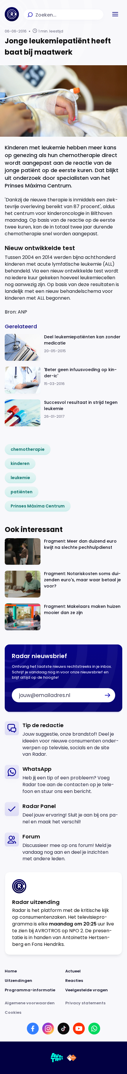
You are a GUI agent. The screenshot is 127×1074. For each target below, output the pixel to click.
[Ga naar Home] (12, 14)
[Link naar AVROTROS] (57, 1058)
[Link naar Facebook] (33, 1028)
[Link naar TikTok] (63, 1028)
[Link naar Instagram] (48, 1028)
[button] (115, 14)
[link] (28, 449)
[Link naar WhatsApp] (94, 1028)
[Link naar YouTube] (79, 1028)
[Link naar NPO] (71, 1058)
